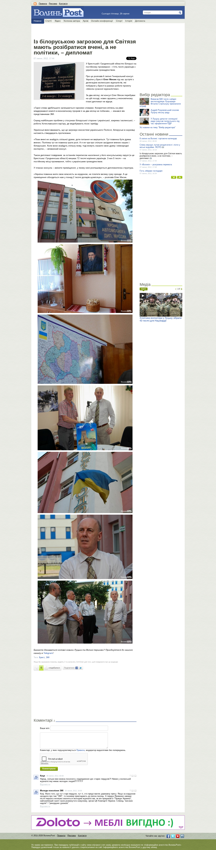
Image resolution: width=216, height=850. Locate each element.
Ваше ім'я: (45, 728)
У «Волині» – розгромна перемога (156, 164)
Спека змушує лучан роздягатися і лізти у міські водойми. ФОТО (160, 146)
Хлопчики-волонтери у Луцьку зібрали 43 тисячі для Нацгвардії (161, 319)
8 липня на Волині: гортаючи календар (158, 138)
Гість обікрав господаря (151, 171)
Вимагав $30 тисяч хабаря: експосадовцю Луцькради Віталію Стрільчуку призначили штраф (160, 102)
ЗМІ (47, 657)
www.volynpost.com (96, 845)
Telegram (48, 653)
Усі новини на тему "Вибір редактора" (158, 127)
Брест (42, 657)
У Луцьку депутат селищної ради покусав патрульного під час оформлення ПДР (165, 121)
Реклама (53, 3)
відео (143, 289)
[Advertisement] (85, 30)
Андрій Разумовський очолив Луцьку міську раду (165, 111)
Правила (43, 3)
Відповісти (45, 784)
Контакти (63, 3)
